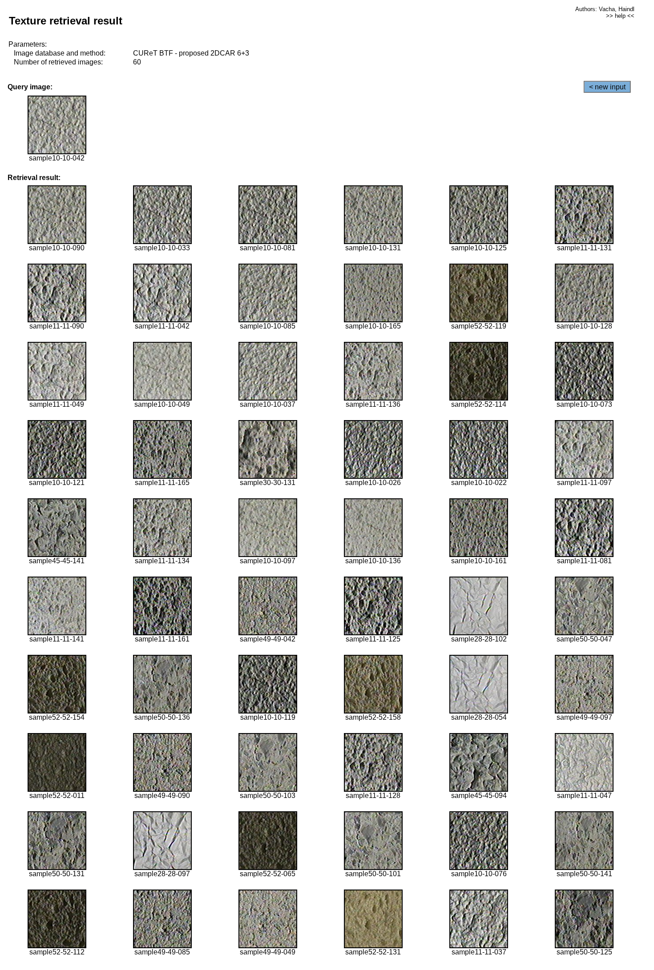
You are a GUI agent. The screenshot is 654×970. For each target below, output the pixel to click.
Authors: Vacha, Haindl (604, 9)
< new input (607, 87)
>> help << (620, 15)
